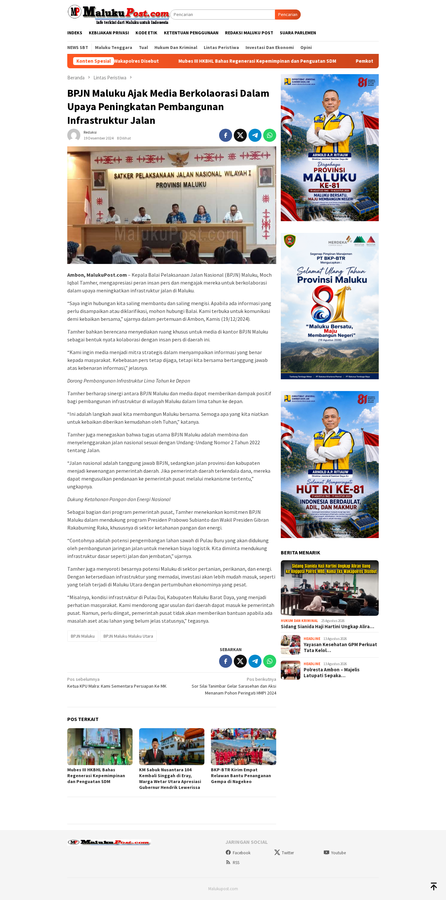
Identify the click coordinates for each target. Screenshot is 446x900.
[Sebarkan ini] (225, 135)
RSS (236, 862)
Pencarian (287, 14)
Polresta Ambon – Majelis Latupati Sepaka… (331, 673)
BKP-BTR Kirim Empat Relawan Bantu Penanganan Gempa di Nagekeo (241, 775)
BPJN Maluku (83, 636)
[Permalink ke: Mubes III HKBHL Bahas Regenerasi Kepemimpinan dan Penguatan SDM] (100, 746)
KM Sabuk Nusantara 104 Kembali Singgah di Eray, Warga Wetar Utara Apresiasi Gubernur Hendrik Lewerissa (170, 778)
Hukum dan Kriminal (299, 620)
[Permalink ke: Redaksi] (73, 135)
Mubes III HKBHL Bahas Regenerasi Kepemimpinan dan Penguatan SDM (215, 61)
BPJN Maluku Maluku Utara (128, 636)
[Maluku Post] (118, 14)
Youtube (338, 853)
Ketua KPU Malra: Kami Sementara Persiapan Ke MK (117, 682)
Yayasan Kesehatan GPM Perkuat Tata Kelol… (340, 647)
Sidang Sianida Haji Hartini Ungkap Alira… (327, 627)
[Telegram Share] (255, 135)
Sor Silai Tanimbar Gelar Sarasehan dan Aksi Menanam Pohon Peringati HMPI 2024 (234, 686)
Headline (312, 638)
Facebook (241, 853)
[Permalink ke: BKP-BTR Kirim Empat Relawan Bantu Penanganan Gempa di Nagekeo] (243, 746)
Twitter (288, 853)
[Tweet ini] (240, 135)
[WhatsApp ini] (269, 135)
